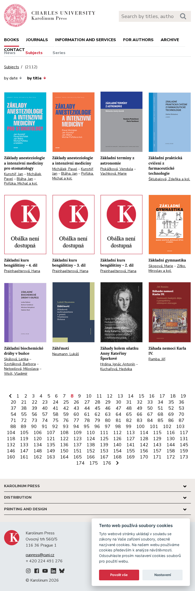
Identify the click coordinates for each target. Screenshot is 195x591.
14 (131, 396)
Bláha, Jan (25, 178)
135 (51, 445)
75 (55, 420)
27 (87, 402)
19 (183, 396)
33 (150, 402)
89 (23, 426)
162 (38, 457)
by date (11, 78)
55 (24, 414)
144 (171, 445)
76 (66, 420)
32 (139, 402)
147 (24, 451)
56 (34, 414)
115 (157, 433)
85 (160, 420)
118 (11, 439)
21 (24, 402)
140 (117, 445)
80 (108, 420)
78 (87, 420)
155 (130, 451)
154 (117, 451)
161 (24, 457)
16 (152, 396)
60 (76, 414)
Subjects (34, 53)
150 (64, 451)
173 (184, 457)
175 (93, 463)
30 (118, 402)
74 (45, 420)
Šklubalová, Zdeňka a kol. (169, 179)
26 (76, 402)
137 (77, 445)
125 (104, 439)
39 (34, 408)
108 (64, 433)
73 (34, 420)
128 (144, 439)
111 (104, 433)
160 (11, 457)
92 (55, 426)
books (11, 40)
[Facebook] (36, 571)
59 (66, 414)
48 (129, 408)
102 (167, 426)
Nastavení (162, 575)
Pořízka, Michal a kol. (21, 183)
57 (45, 414)
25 (66, 402)
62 (97, 414)
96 (97, 426)
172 (171, 457)
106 (38, 433)
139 (104, 445)
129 (157, 439)
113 (130, 433)
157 (157, 451)
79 (97, 420)
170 (144, 457)
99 (129, 426)
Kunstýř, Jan (13, 174)
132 (11, 445)
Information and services (85, 40)
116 (171, 433)
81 (118, 420)
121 (51, 439)
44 (87, 408)
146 (11, 451)
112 (117, 433)
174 (80, 463)
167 (104, 457)
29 (108, 402)
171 (157, 457)
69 (171, 414)
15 (141, 396)
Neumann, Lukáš (65, 354)
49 (139, 408)
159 (184, 451)
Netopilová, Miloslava (21, 368)
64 (118, 414)
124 (91, 439)
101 (154, 426)
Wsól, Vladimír (15, 373)
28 (97, 402)
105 (24, 433)
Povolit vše (119, 575)
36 (181, 402)
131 (184, 439)
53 (181, 408)
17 (162, 396)
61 (87, 414)
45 (97, 408)
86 (171, 420)
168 (117, 457)
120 (38, 439)
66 (139, 414)
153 (104, 451)
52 (171, 408)
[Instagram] (28, 571)
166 (91, 457)
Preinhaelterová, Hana (22, 271)
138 (91, 445)
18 (173, 396)
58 (55, 414)
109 (77, 433)
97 (107, 426)
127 (130, 439)
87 (181, 420)
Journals (37, 40)
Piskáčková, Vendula (116, 169)
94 (76, 426)
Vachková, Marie (113, 173)
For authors (138, 40)
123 (77, 439)
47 (118, 408)
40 (45, 408)
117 (184, 433)
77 (76, 420)
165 (77, 457)
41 (55, 408)
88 (13, 426)
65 (129, 414)
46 (108, 408)
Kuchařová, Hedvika (116, 369)
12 (109, 396)
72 (24, 420)
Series (59, 53)
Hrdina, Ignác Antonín (117, 364)
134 (38, 445)
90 (34, 426)
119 (24, 439)
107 (51, 433)
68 (160, 414)
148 (38, 451)
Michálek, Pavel (64, 169)
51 (160, 408)
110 (91, 433)
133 (24, 445)
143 (157, 445)
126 (117, 439)
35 (171, 402)
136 (64, 445)
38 (24, 408)
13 (120, 396)
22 (34, 402)
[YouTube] (45, 571)
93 (66, 426)
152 (91, 451)
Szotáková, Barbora (20, 364)
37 (13, 408)
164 (64, 457)
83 (139, 420)
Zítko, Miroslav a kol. (167, 268)
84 (150, 420)
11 (99, 396)
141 (130, 445)
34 (160, 402)
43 (76, 408)
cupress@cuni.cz (40, 555)
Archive (170, 40)
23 (45, 402)
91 (44, 426)
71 (13, 420)
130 (171, 439)
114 (144, 433)
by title (34, 78)
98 (118, 426)
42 (66, 408)
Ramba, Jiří (157, 359)
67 (150, 414)
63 (108, 414)
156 (144, 451)
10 (89, 396)
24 (55, 402)
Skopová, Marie (161, 266)
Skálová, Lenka (16, 359)
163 (51, 457)
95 (86, 426)
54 (13, 414)
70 (181, 414)
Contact (14, 50)
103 (180, 426)
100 (140, 426)
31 (129, 402)
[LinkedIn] (53, 571)
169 (130, 457)
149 (51, 451)
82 (129, 420)
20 (13, 402)
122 (64, 439)
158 (171, 451)
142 (144, 445)
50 (150, 408)
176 (107, 463)
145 (184, 445)
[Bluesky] (61, 571)
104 (11, 433)
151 (77, 451)
